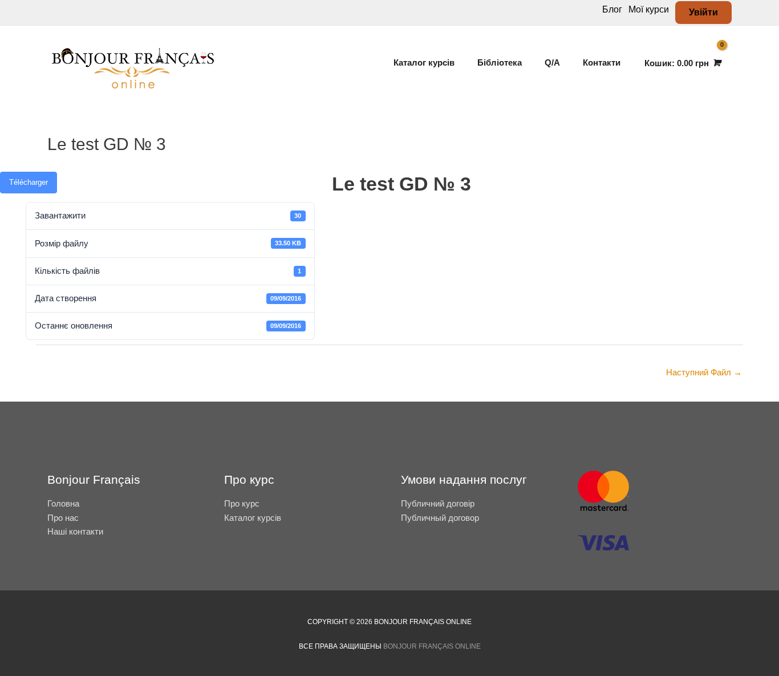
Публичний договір (437, 503)
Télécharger (28, 182)
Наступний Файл (704, 372)
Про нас (63, 518)
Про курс (241, 503)
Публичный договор (440, 518)
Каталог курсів (252, 518)
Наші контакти (75, 531)
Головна (63, 503)
